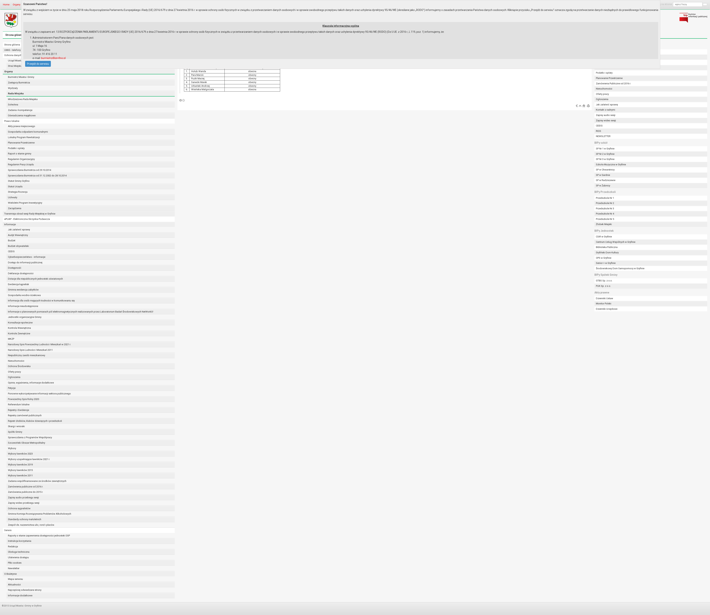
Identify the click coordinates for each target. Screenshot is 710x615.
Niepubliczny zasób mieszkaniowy (26, 355)
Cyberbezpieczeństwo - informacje (26, 257)
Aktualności (14, 584)
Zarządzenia (14, 208)
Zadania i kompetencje (20, 110)
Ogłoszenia (14, 377)
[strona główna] (583, 106)
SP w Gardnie (603, 175)
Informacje (10, 224)
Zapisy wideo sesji (606, 120)
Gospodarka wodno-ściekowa (24, 295)
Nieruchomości (16, 360)
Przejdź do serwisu (38, 63)
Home (6, 4)
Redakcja (13, 546)
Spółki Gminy (15, 431)
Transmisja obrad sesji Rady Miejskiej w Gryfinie (29, 213)
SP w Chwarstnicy (605, 169)
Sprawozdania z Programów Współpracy (30, 437)
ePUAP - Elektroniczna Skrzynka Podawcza (27, 219)
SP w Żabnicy (603, 185)
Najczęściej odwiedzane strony (24, 590)
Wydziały (13, 88)
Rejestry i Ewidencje (18, 410)
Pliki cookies (14, 562)
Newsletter (13, 568)
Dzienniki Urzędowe (606, 309)
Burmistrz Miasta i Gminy (21, 77)
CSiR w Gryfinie (604, 236)
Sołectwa (13, 104)
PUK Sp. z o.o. (603, 286)
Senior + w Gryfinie (606, 263)
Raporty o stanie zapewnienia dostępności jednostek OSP (39, 535)
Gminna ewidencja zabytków (23, 289)
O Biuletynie (10, 573)
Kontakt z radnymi (605, 109)
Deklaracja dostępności (20, 273)
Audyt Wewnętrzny (18, 235)
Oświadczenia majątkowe (22, 115)
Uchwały (12, 197)
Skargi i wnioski (16, 426)
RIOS (598, 131)
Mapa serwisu (15, 579)
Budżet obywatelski (18, 246)
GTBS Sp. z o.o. (604, 280)
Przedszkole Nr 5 (605, 219)
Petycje (12, 388)
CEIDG (11, 251)
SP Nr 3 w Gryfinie (605, 159)
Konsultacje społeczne (20, 322)
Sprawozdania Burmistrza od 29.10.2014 (29, 170)
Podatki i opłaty (16, 148)
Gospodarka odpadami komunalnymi (28, 131)
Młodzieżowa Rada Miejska (23, 99)
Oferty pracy (14, 371)
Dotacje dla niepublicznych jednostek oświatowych (35, 278)
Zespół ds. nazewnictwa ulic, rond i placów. (31, 524)
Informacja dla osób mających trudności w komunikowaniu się (41, 300)
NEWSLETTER (603, 136)
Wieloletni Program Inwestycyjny (25, 202)
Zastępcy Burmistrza (19, 82)
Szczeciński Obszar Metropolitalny (26, 442)
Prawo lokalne (11, 121)
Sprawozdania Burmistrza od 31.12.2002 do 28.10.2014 (37, 175)
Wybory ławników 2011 (20, 475)
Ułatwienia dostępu (18, 557)
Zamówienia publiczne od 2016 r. (25, 486)
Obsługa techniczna (18, 551)
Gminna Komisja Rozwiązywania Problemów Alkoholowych (39, 513)
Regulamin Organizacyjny (21, 159)
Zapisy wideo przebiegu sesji (23, 502)
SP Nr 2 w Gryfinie (605, 154)
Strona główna (14, 34)
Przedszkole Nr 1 (605, 198)
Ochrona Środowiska (19, 366)
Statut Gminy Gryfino (19, 181)
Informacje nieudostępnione (23, 306)
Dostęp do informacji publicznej (25, 262)
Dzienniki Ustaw (604, 298)
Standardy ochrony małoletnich (24, 519)
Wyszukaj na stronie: (661, 4)
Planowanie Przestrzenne (21, 142)
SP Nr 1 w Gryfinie (605, 148)
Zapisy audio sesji (605, 115)
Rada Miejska (16, 93)
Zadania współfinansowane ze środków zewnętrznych (37, 481)
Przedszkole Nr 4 (605, 213)
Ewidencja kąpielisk (18, 284)
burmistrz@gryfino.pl (53, 58)
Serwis (7, 530)
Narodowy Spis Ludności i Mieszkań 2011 (30, 350)
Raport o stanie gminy (19, 153)
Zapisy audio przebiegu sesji (23, 497)
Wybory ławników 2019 (20, 464)
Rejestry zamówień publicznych (25, 415)
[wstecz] (576, 106)
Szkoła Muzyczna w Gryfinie (611, 164)
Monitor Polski (603, 303)
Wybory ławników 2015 (20, 470)
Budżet (11, 240)
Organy (16, 4)
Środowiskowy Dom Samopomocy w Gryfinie (620, 268)
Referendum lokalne (18, 404)
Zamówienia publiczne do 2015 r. (25, 492)
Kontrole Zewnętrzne (19, 333)
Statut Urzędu (15, 186)
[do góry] (580, 106)
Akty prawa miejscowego (21, 126)
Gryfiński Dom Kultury (607, 252)
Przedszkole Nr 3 (605, 208)
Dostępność (14, 267)
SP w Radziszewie (605, 180)
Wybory (12, 448)
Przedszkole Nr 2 (605, 203)
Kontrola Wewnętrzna (19, 328)
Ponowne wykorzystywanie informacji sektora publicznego (39, 393)
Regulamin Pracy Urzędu (21, 164)
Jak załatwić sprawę (19, 229)
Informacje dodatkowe (20, 595)
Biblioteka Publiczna (607, 247)
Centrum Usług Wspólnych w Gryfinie (615, 242)
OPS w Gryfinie (603, 257)
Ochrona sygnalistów (19, 508)
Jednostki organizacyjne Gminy (24, 317)
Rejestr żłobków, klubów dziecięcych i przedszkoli (35, 421)
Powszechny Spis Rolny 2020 (23, 399)
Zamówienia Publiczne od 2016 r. (613, 83)
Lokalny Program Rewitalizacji (24, 137)
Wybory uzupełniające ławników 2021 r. (29, 459)
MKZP (11, 338)
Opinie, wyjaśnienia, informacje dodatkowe (31, 382)
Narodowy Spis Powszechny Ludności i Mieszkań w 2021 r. (39, 344)
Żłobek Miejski (604, 224)
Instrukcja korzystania (19, 541)
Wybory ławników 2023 (20, 453)
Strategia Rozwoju (18, 191)
